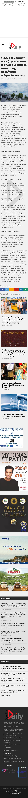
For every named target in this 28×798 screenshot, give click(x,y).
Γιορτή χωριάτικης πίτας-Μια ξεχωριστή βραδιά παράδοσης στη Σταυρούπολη (13, 385)
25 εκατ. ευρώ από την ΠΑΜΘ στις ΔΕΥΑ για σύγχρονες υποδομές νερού (13, 632)
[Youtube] (11, 2)
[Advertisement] (14, 23)
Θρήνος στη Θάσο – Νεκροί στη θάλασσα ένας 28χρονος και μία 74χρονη (13, 691)
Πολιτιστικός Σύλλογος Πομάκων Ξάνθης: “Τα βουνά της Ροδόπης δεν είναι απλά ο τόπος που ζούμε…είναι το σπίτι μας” (13, 649)
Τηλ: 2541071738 (8, 753)
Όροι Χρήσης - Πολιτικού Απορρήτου (14, 792)
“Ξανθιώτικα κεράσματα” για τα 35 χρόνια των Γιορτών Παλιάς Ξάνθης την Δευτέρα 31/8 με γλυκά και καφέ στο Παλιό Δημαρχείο (13, 615)
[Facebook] (5, 2)
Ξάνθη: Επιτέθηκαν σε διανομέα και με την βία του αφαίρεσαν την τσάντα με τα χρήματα (13, 680)
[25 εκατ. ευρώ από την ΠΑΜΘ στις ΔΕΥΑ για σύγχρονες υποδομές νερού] (14, 403)
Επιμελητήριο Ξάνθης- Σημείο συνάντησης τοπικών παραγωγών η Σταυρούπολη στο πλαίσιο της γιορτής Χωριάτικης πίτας (13, 605)
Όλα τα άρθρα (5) (6, 695)
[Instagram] (9, 2)
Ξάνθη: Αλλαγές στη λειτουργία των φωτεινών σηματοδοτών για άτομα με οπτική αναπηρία (12, 640)
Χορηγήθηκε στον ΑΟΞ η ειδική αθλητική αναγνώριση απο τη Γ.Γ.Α (13, 674)
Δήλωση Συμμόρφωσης (14, 793)
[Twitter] (7, 2)
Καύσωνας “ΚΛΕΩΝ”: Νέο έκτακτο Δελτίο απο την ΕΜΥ (13, 686)
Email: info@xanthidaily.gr (10, 756)
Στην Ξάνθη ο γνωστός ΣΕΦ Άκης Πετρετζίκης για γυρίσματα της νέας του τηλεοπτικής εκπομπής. (13, 668)
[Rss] (13, 2)
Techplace (14, 790)
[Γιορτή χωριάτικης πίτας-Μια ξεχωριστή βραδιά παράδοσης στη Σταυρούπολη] (14, 372)
